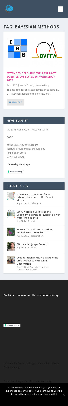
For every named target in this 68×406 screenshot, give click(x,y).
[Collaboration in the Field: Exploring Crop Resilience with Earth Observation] (11, 260)
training (45, 85)
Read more (43, 399)
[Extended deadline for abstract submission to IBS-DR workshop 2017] (34, 50)
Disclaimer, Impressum (16, 295)
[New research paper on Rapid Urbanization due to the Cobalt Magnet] (11, 196)
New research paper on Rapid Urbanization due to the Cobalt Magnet (35, 197)
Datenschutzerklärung (45, 295)
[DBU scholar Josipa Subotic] (11, 246)
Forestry (30, 85)
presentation (37, 236)
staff (33, 221)
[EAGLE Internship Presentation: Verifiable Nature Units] (11, 232)
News (38, 85)
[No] (64, 394)
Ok (20, 399)
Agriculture (35, 267)
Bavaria (44, 267)
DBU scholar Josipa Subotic (32, 244)
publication (36, 203)
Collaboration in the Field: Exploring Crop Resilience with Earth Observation (37, 260)
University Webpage (18, 164)
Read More (15, 102)
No (29, 399)
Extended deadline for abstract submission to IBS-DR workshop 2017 (31, 76)
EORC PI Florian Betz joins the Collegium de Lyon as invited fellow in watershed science (38, 214)
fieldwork (34, 269)
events (23, 85)
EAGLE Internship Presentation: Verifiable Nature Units (34, 231)
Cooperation (23, 269)
